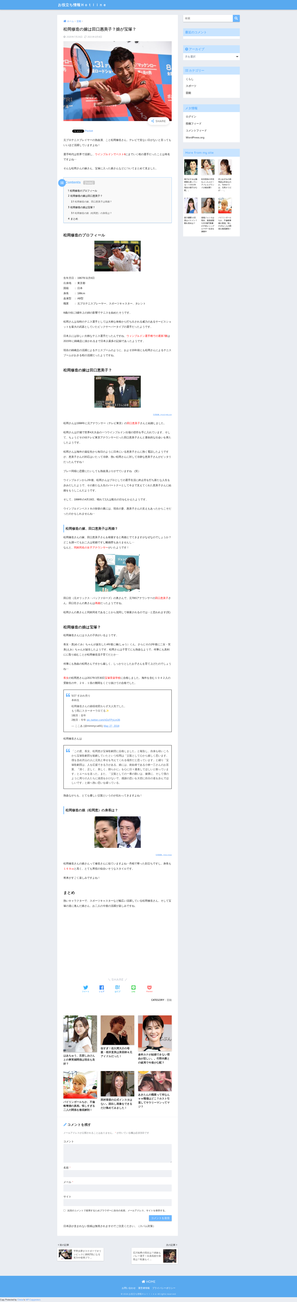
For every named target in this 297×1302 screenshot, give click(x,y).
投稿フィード (194, 123)
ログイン (191, 116)
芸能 (169, 999)
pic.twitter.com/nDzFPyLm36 (103, 719)
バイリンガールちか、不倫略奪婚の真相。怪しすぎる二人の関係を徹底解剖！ (224, 223)
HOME (150, 1282)
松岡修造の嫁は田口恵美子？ (85, 195)
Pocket (89, 130)
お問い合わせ (129, 1288)
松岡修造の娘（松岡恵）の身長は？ (91, 213)
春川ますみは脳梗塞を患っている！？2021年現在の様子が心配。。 (190, 184)
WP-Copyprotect (33, 1300)
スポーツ (191, 85)
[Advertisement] (117, 934)
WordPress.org (195, 137)
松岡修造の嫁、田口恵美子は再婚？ (91, 201)
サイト (67, 1196)
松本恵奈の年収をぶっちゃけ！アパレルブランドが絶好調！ (207, 183)
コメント (68, 1141)
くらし (190, 79)
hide (89, 182)
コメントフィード (196, 130)
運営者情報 (144, 1288)
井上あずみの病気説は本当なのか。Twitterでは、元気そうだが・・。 (224, 184)
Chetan (20, 1300)
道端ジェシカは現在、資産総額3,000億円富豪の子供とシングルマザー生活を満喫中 (207, 225)
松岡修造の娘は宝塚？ (81, 207)
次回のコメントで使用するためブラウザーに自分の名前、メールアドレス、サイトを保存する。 (117, 1210)
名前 (67, 1167)
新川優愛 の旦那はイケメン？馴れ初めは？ (190, 220)
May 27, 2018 (111, 725)
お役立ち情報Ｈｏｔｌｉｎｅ (82, 4)
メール (68, 1182)
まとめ (73, 218)
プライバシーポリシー (163, 1288)
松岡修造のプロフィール (82, 190)
